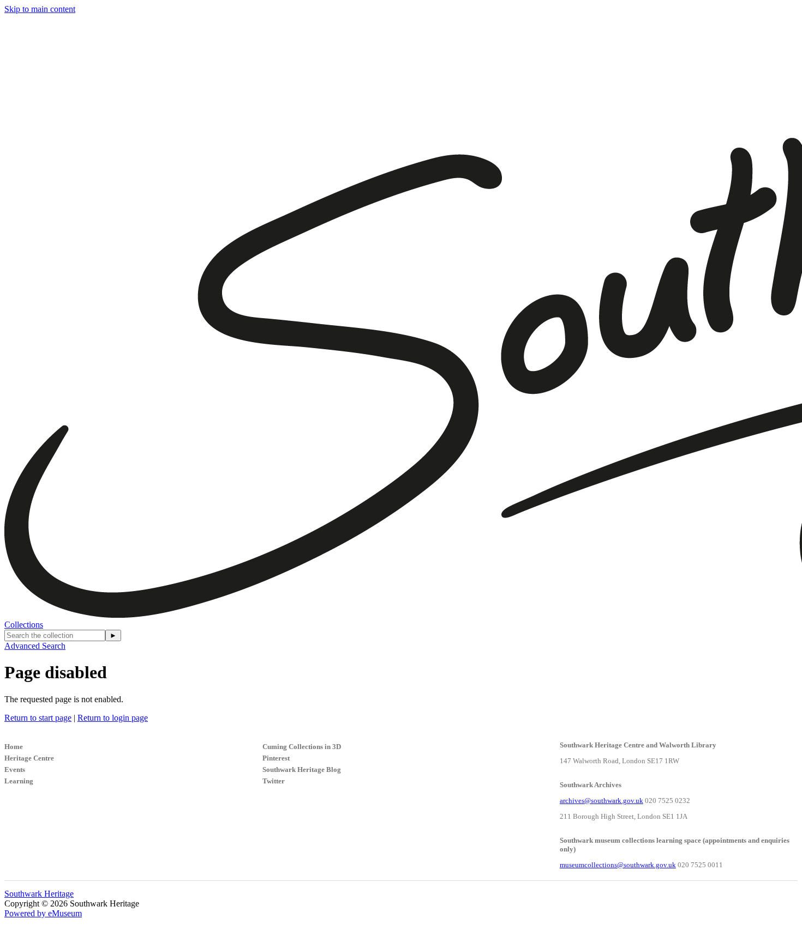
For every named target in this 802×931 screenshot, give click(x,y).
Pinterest (276, 758)
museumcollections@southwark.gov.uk (618, 865)
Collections (23, 624)
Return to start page (37, 717)
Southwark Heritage (39, 893)
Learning (18, 781)
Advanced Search (34, 645)
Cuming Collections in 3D (301, 747)
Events (14, 769)
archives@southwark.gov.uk (601, 800)
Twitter (273, 781)
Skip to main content (39, 9)
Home (13, 747)
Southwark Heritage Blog (301, 769)
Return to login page (112, 717)
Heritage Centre (29, 758)
